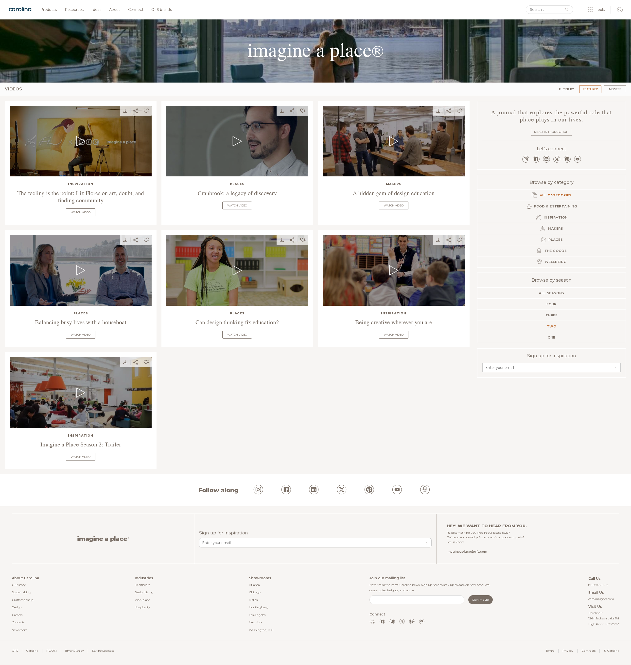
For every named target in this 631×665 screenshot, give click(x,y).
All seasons (551, 293)
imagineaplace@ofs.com (467, 551)
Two (551, 326)
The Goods (555, 251)
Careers (17, 615)
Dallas (253, 600)
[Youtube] (422, 621)
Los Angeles (257, 615)
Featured (590, 89)
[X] (557, 159)
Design (17, 607)
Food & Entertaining (555, 206)
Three (551, 315)
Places (237, 184)
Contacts (18, 622)
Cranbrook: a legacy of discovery (237, 193)
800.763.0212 (598, 585)
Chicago (255, 592)
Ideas (96, 10)
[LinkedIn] (546, 159)
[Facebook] (536, 159)
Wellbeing (555, 262)
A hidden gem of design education (394, 193)
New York (255, 622)
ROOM (51, 650)
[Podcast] (425, 490)
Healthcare (142, 585)
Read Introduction (551, 132)
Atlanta (254, 585)
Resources (74, 10)
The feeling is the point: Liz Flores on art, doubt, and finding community (80, 196)
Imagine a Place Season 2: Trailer (80, 444)
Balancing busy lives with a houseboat (80, 322)
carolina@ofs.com (601, 599)
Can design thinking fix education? (237, 322)
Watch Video (80, 212)
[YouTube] (577, 159)
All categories (555, 195)
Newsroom (19, 630)
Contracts (588, 650)
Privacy (567, 650)
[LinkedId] (314, 490)
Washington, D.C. (261, 630)
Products (48, 10)
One (551, 337)
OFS (15, 650)
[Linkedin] (392, 621)
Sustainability (21, 592)
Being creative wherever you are (393, 322)
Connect (135, 10)
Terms (550, 650)
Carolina (32, 650)
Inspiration (80, 184)
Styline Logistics (103, 650)
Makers (394, 184)
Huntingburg (258, 607)
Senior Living (144, 592)
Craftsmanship (22, 600)
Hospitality (142, 607)
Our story (19, 585)
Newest (615, 89)
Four (551, 304)
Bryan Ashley (74, 650)
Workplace (142, 600)
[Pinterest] (567, 159)
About (114, 10)
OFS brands (161, 10)
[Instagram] (526, 159)
